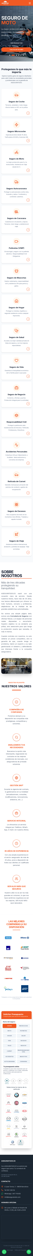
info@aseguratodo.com (12, 1197)
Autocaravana (9, 1061)
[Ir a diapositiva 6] (23, 55)
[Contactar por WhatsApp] (4, 1252)
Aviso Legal (10, 1250)
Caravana (23, 1061)
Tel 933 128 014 (9, 1190)
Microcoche (23, 1026)
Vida (9, 1040)
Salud (23, 1035)
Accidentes (10, 1056)
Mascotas (23, 1056)
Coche (9, 1026)
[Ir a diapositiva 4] (18, 55)
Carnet (9, 1051)
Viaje (9, 1045)
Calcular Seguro (16, 49)
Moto (9, 1030)
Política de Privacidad (20, 1250)
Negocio (23, 1045)
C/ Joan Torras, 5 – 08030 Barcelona (16, 1187)
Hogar (9, 1035)
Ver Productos (16, 43)
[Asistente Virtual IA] (29, 1252)
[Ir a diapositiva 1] (9, 55)
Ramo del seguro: (9, 1022)
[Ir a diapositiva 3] (15, 55)
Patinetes (23, 1030)
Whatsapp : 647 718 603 (12, 1194)
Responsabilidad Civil (23, 1051)
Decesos (23, 1040)
